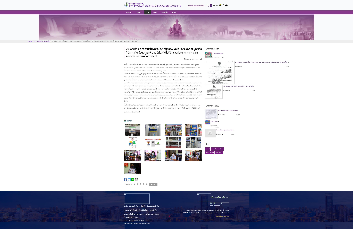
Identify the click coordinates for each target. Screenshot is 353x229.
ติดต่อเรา (174, 12)
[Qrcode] (136, 179)
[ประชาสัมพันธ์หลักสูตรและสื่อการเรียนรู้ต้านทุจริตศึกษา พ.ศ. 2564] (210, 133)
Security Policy (206, 210)
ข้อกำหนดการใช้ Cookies (223, 210)
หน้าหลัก (128, 12)
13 (254, 90)
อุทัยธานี (208, 149)
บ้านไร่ (221, 149)
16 (288, 66)
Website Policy (190, 210)
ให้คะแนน (154, 184)
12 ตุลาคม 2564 (220, 134)
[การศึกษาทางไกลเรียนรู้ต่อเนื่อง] (207, 122)
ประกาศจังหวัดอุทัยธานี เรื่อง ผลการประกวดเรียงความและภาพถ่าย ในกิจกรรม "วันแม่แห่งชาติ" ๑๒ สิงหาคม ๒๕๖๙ (247, 86)
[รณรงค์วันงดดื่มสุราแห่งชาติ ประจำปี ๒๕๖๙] (208, 54)
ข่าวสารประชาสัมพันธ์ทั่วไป (43, 41)
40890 (238, 115)
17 (223, 57)
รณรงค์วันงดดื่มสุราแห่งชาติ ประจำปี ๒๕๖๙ (222, 53)
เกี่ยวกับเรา (139, 12)
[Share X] (129, 179)
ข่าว (148, 12)
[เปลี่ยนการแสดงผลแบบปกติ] (223, 5)
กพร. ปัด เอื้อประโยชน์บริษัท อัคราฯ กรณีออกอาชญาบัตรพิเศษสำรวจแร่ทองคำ (235, 110)
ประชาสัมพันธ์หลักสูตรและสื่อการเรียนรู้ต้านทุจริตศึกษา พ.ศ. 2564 (230, 130)
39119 (233, 134)
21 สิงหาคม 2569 (216, 57)
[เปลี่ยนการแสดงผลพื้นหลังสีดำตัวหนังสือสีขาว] (226, 5)
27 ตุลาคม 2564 (214, 125)
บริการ (155, 12)
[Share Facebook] (125, 179)
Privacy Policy (197, 210)
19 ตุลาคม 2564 (222, 115)
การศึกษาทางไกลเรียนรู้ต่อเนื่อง (217, 121)
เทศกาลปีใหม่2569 (210, 153)
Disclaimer (213, 210)
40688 (218, 127)
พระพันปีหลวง (215, 149)
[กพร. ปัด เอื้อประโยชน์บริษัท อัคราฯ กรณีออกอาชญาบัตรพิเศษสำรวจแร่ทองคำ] (211, 114)
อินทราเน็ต (164, 12)
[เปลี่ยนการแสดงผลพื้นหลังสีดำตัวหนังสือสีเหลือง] (220, 5)
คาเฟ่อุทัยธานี (219, 153)
